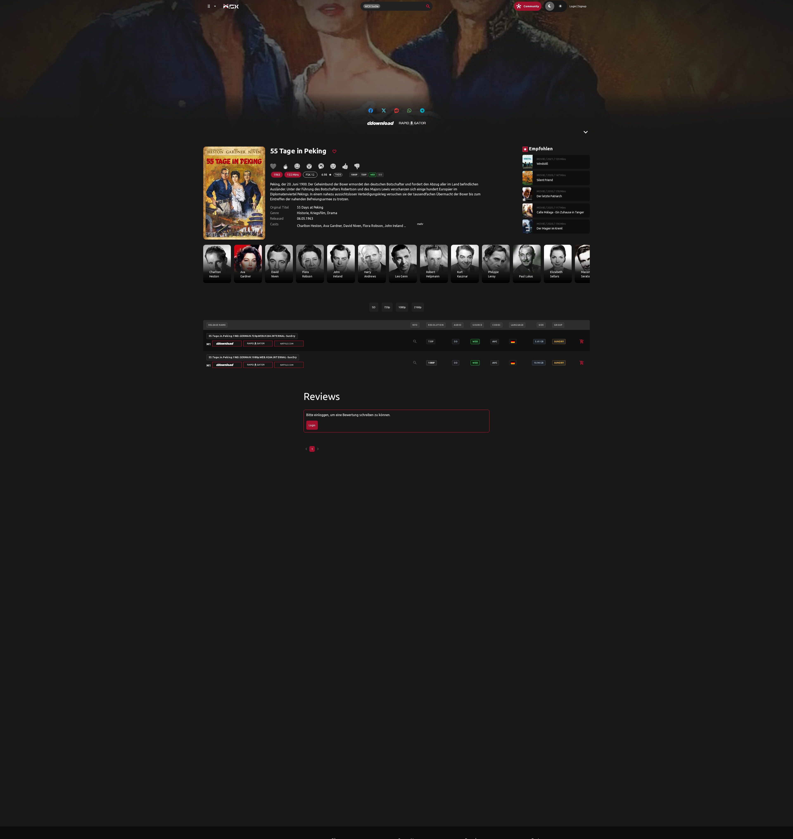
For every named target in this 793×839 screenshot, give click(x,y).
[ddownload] (380, 123)
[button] (227, 343)
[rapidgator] (412, 123)
